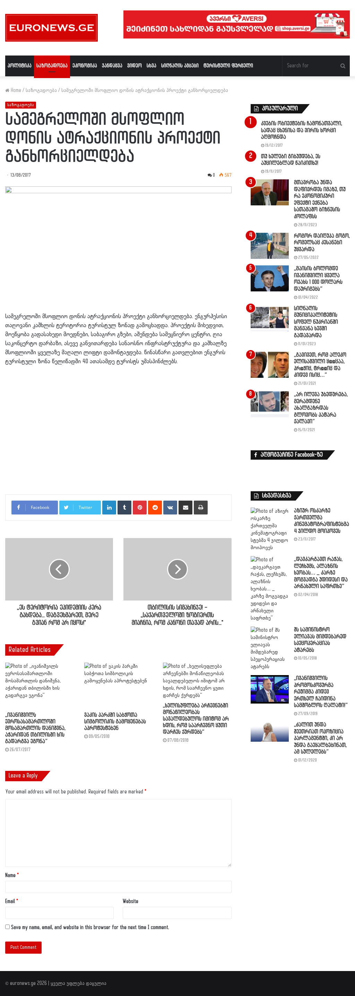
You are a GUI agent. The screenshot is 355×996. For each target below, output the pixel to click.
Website (130, 901)
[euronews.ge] (51, 28)
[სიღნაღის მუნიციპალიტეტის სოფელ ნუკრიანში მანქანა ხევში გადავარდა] (270, 318)
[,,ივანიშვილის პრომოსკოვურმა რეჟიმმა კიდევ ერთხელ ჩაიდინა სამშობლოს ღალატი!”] (270, 689)
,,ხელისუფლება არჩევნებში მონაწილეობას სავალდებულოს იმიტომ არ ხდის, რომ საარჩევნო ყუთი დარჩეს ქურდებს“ (196, 719)
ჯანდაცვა (112, 66)
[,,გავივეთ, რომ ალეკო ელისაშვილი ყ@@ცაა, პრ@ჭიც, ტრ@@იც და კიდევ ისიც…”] (270, 365)
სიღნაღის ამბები (180, 66)
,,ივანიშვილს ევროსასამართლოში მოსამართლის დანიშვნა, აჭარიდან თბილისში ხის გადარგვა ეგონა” (35, 728)
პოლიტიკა (20, 66)
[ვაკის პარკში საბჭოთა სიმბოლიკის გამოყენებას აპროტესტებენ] (118, 685)
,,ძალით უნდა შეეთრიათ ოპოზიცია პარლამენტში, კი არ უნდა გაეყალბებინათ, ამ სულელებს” (320, 738)
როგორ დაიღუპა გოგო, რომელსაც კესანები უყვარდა (322, 243)
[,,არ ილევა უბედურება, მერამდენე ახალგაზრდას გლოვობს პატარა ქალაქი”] (270, 404)
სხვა (151, 66)
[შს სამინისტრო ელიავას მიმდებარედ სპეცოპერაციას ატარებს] (270, 648)
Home (15, 90)
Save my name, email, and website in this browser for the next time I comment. (90, 927)
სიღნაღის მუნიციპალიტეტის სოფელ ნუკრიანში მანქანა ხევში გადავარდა (316, 322)
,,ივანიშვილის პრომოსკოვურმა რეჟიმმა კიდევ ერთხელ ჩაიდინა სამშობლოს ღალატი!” (321, 691)
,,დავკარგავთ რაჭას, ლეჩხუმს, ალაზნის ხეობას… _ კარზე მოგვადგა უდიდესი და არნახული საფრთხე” (321, 572)
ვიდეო (134, 66)
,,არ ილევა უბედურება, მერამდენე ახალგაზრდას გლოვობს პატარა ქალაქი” (321, 408)
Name (12, 875)
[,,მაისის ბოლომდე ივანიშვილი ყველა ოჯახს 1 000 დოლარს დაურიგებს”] (270, 278)
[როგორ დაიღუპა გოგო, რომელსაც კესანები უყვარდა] (270, 246)
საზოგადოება (52, 66)
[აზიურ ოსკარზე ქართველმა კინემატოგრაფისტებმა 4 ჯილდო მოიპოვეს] (270, 529)
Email (11, 901)
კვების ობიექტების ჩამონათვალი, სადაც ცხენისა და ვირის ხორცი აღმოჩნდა (301, 130)
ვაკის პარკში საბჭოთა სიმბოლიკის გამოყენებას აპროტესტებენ (115, 721)
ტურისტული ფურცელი (228, 66)
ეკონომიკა (84, 66)
